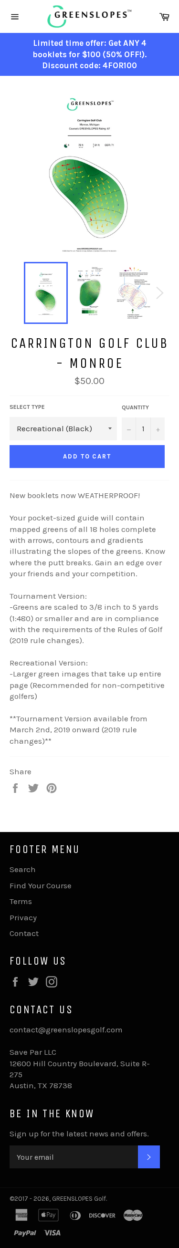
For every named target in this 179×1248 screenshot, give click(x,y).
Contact (24, 933)
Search (23, 869)
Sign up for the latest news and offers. (79, 1133)
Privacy (23, 917)
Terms (21, 901)
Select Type (27, 407)
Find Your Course (41, 885)
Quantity (135, 407)
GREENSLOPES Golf (79, 1198)
